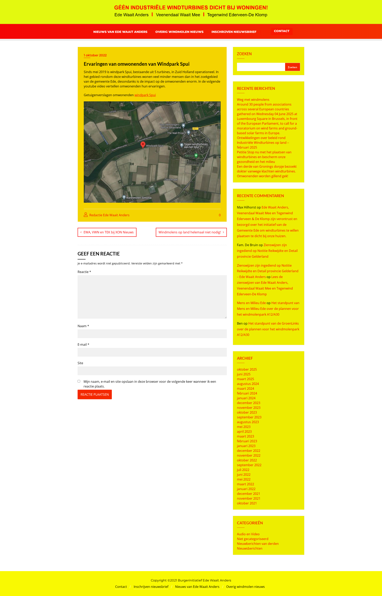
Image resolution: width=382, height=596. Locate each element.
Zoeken (244, 54)
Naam (83, 326)
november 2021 (248, 498)
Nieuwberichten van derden (258, 543)
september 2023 (249, 417)
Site (80, 363)
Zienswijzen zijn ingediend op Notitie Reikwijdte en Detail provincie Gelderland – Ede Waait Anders (267, 271)
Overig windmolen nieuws (245, 586)
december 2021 (248, 493)
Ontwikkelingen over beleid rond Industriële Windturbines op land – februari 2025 (263, 143)
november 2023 (248, 407)
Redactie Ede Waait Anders (109, 215)
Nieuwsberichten (249, 548)
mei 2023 (243, 427)
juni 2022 (243, 474)
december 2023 (248, 403)
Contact (281, 31)
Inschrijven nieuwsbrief (151, 586)
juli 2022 (243, 470)
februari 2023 (247, 441)
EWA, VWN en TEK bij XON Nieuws (109, 232)
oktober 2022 (247, 460)
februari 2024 (247, 393)
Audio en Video (248, 534)
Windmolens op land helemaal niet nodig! (190, 232)
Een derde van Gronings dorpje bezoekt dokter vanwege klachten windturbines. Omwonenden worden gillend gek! (267, 171)
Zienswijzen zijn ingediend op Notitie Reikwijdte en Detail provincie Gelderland (267, 251)
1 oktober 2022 (95, 55)
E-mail (83, 344)
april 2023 (244, 431)
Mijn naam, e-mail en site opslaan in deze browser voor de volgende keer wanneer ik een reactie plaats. (150, 384)
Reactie (84, 272)
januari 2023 (246, 446)
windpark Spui (145, 95)
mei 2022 (243, 479)
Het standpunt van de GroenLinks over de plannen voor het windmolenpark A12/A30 (268, 329)
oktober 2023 (247, 412)
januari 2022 (246, 489)
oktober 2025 (247, 369)
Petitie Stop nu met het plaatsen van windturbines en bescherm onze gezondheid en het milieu (264, 157)
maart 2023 (245, 436)
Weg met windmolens (253, 99)
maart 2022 (245, 484)
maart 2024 (245, 388)
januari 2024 (246, 398)
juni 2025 (243, 374)
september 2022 (249, 465)
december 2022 (248, 450)
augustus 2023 (248, 422)
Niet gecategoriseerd (252, 539)
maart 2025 (245, 379)
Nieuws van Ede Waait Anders (197, 586)
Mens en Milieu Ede (251, 303)
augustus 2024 (248, 384)
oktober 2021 (247, 503)
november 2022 (248, 455)
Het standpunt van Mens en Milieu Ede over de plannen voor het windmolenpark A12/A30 (268, 309)
